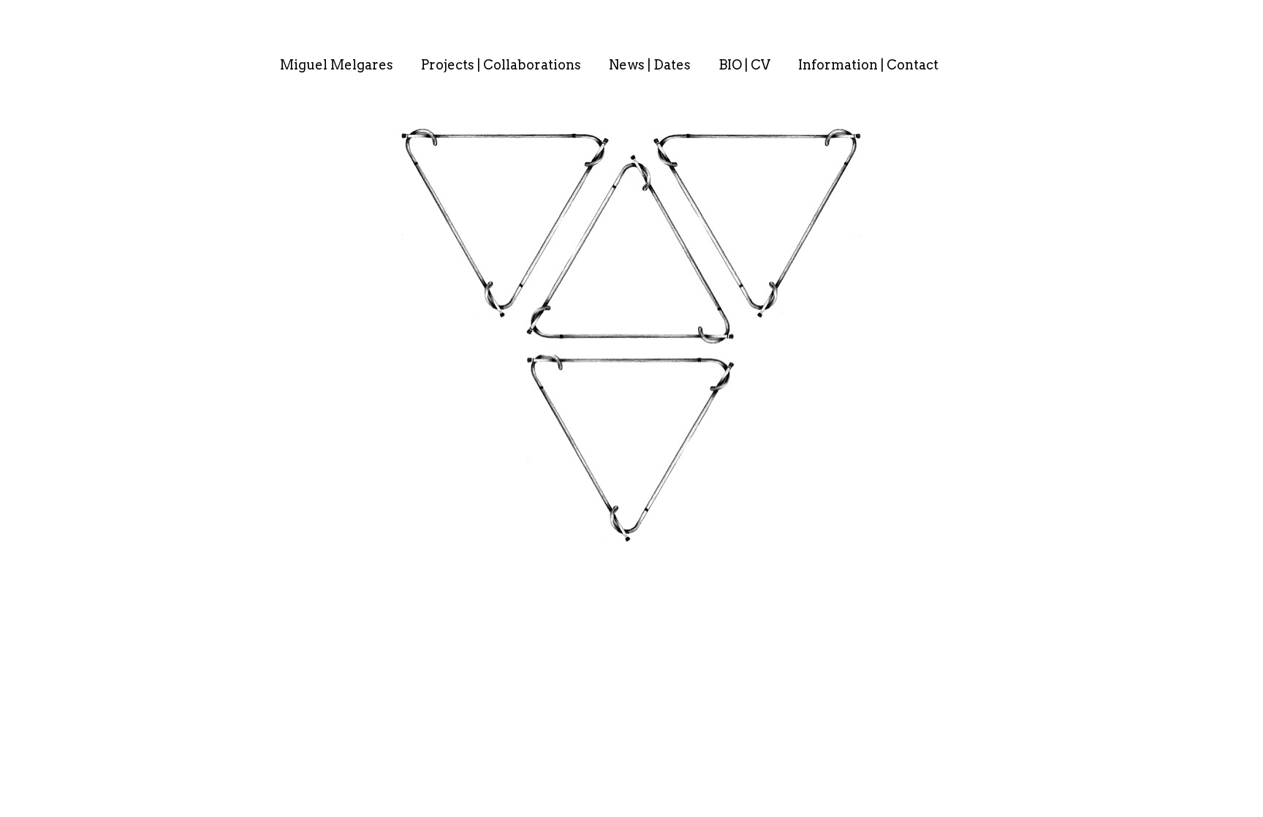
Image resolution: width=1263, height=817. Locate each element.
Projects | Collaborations (501, 64)
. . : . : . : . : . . (273, 30)
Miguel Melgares (336, 64)
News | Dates (650, 64)
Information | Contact (868, 64)
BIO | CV (744, 64)
